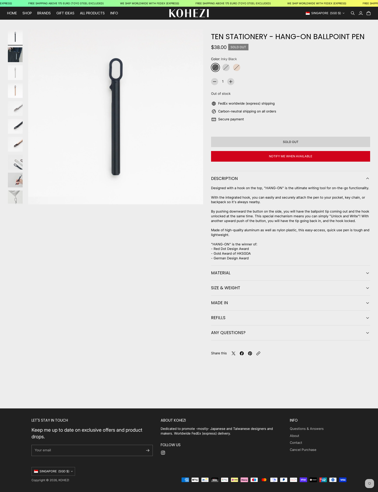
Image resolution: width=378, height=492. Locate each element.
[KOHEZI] (189, 13)
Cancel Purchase (303, 450)
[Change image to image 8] (15, 162)
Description (224, 178)
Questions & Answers (307, 429)
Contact (296, 443)
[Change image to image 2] (15, 54)
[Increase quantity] (230, 81)
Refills (218, 318)
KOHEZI (63, 480)
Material (221, 273)
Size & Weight (225, 288)
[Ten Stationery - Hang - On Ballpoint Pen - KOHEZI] (115, 116)
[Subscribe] (148, 450)
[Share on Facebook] (241, 353)
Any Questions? (228, 332)
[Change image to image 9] (15, 180)
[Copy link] (258, 353)
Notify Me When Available (290, 156)
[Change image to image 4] (15, 90)
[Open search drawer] (353, 13)
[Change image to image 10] (15, 198)
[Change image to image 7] (15, 144)
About (294, 436)
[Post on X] (233, 353)
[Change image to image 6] (15, 126)
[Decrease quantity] (214, 81)
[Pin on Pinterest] (250, 353)
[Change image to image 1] (15, 36)
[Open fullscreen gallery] (195, 197)
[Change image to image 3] (15, 72)
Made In (219, 303)
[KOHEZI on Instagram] (163, 452)
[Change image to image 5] (15, 108)
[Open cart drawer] (368, 13)
